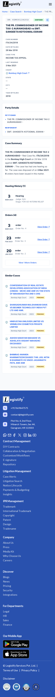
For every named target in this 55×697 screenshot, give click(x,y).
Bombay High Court (33, 11)
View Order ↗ (43, 227)
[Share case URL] (47, 20)
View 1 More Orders (28, 263)
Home (5, 11)
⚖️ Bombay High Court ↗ (18, 73)
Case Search (16, 11)
